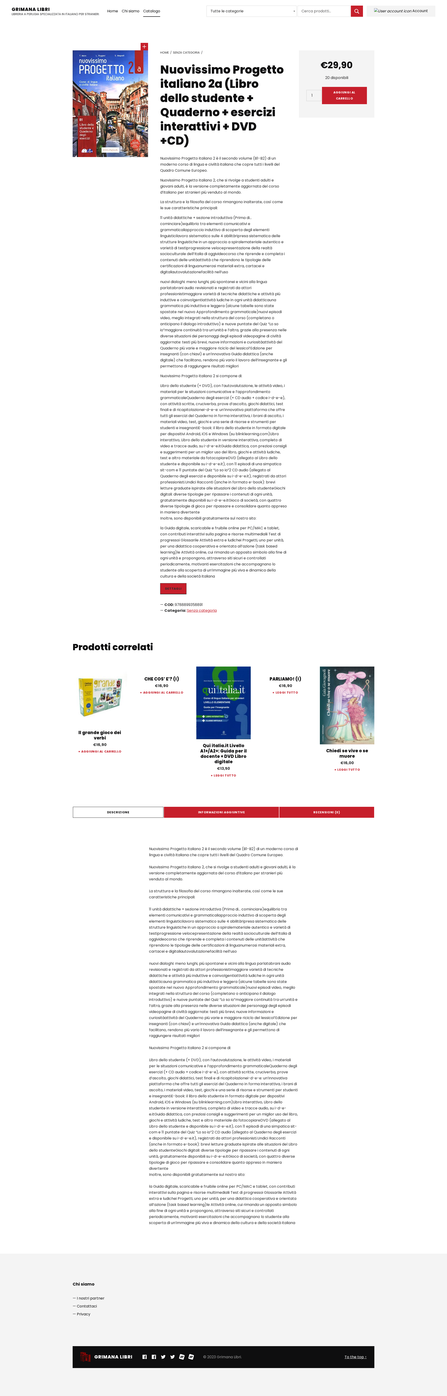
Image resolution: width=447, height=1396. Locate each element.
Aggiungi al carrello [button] (101, 751)
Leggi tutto (225, 775)
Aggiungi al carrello (344, 95)
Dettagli (173, 589)
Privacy (83, 1314)
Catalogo (151, 11)
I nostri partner (91, 1298)
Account (419, 11)
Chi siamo (130, 11)
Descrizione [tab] (118, 812)
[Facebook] (144, 1357)
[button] (144, 46)
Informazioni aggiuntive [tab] (221, 812)
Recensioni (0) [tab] (326, 812)
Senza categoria (186, 53)
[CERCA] (357, 11)
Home (112, 11)
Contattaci (87, 1306)
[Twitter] (163, 1357)
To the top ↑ (356, 1357)
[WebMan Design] (181, 1357)
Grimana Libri (31, 9)
